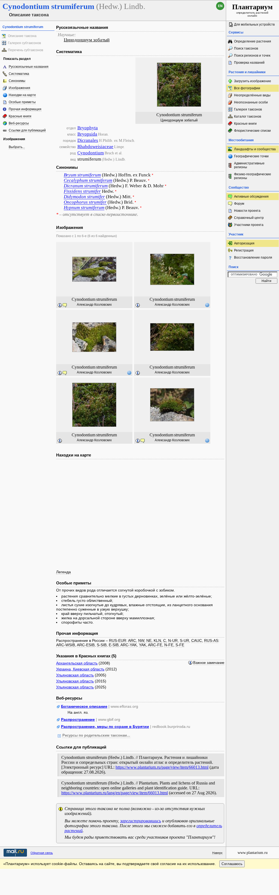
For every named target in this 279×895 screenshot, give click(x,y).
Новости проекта (247, 211)
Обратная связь (42, 852)
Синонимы (17, 81)
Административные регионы (249, 165)
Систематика (19, 74)
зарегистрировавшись (140, 821)
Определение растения (252, 41)
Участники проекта (248, 225)
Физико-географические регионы (252, 176)
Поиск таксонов (246, 48)
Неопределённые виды (252, 95)
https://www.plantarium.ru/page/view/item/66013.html (162, 767)
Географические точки (251, 156)
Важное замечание (208, 663)
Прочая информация (25, 109)
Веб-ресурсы (19, 123)
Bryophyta (87, 127)
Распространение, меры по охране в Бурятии (105, 726)
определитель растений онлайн (252, 10)
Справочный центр (249, 218)
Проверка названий (249, 63)
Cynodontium (90, 152)
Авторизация (244, 243)
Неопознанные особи (251, 102)
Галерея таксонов (248, 109)
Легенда (63, 572)
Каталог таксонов (247, 116)
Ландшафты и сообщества (255, 149)
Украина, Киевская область (80, 669)
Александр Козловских (94, 304)
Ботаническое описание (84, 706)
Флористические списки (252, 131)
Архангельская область (77, 663)
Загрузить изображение (252, 81)
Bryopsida (87, 134)
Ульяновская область (75, 675)
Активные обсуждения (251, 196)
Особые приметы (22, 102)
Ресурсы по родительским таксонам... (96, 735)
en (220, 6)
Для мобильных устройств (254, 24)
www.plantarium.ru (253, 853)
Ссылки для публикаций (27, 130)
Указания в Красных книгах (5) (86, 656)
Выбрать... (17, 147)
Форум (239, 204)
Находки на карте (22, 95)
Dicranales (87, 140)
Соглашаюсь (232, 864)
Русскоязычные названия (28, 67)
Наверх (217, 852)
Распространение (78, 719)
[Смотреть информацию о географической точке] (207, 305)
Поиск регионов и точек (252, 55)
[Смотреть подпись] (60, 305)
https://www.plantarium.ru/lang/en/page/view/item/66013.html (114, 792)
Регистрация (244, 250)
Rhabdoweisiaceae (95, 146)
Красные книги (20, 116)
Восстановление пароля (253, 257)
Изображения (19, 88)
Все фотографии (247, 88)
